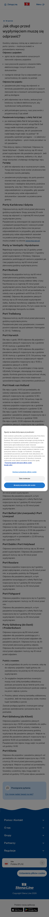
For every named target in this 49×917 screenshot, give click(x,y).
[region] (24, 458)
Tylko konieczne (24, 478)
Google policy (8, 465)
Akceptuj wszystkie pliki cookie (24, 485)
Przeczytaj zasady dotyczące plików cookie (18, 463)
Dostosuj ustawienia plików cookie (25, 472)
